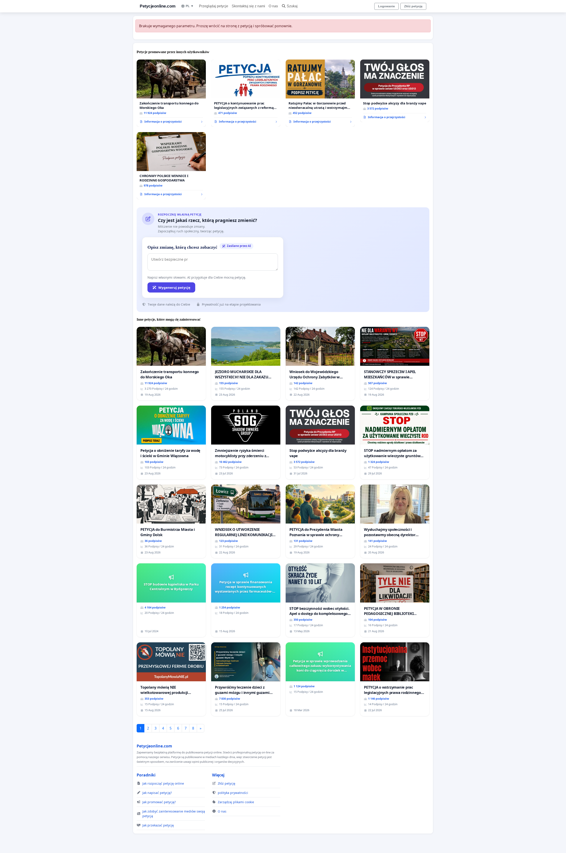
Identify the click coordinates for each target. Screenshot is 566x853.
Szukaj (292, 6)
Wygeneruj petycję (174, 287)
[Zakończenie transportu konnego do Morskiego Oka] (171, 93)
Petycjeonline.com (158, 6)
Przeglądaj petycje (213, 6)
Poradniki (146, 775)
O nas (273, 6)
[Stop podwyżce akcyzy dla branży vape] (394, 91)
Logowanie (386, 6)
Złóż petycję (413, 6)
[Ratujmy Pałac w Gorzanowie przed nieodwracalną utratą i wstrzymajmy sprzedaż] (320, 93)
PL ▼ (190, 6)
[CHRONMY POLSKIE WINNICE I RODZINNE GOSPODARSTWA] (171, 165)
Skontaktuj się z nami (248, 6)
